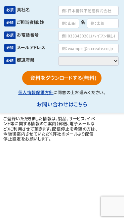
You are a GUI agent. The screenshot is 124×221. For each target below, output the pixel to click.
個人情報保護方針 (36, 92)
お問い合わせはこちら (62, 104)
